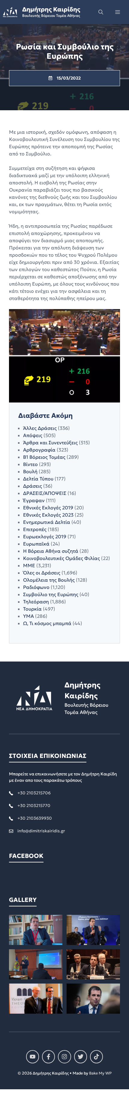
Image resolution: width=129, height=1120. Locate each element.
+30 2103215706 (34, 793)
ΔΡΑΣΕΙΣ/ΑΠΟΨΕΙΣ (44, 493)
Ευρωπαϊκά (36, 544)
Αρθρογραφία (39, 450)
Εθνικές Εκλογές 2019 (48, 508)
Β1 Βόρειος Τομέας (44, 457)
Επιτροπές (34, 529)
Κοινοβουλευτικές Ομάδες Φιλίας (61, 558)
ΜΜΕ (29, 565)
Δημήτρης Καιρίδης (51, 9)
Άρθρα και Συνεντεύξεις (50, 443)
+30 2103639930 (34, 818)
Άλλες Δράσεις (40, 428)
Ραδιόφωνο (36, 587)
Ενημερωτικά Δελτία (46, 522)
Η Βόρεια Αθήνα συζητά (50, 551)
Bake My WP (100, 1073)
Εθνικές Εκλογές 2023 (48, 515)
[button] (100, 12)
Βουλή (30, 471)
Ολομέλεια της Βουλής (49, 580)
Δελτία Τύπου (38, 479)
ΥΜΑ (28, 616)
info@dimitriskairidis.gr (41, 831)
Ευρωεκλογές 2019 (44, 536)
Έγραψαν (34, 500)
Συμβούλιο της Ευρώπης (50, 594)
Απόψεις (32, 435)
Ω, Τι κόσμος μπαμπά (47, 623)
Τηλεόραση (36, 602)
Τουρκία (32, 609)
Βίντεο (30, 464)
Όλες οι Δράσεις (41, 573)
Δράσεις (32, 486)
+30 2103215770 (33, 805)
